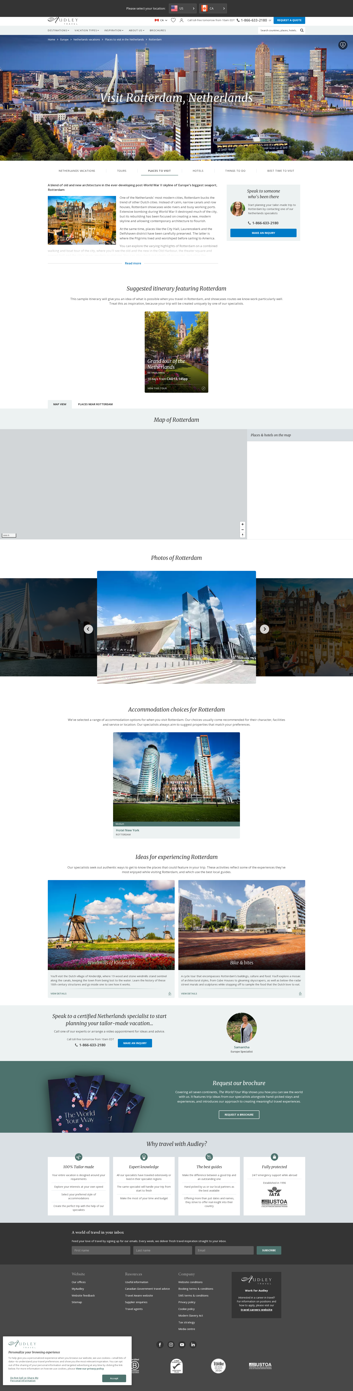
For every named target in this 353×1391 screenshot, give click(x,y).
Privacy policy (186, 1302)
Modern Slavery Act (190, 1315)
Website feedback (83, 1295)
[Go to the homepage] (63, 20)
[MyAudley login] (181, 20)
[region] (123, 484)
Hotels (198, 170)
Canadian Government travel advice (147, 1288)
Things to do (235, 170)
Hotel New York (127, 830)
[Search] (302, 30)
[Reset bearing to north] (242, 535)
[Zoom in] (242, 524)
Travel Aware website (139, 1295)
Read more (133, 263)
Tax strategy (186, 1322)
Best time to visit (280, 170)
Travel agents (134, 1309)
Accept (114, 1378)
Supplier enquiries (136, 1302)
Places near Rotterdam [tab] (95, 404)
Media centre (186, 1329)
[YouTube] (182, 1344)
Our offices (79, 1282)
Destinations (57, 30)
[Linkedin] (193, 1344)
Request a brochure (239, 1114)
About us (135, 30)
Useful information (136, 1282)
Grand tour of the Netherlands (166, 364)
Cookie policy (186, 1309)
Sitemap (77, 1302)
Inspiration (113, 30)
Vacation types (86, 30)
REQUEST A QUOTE (289, 20)
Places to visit (159, 170)
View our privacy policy (90, 1368)
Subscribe (269, 1250)
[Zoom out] (242, 529)
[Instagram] (171, 1344)
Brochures (158, 30)
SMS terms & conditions (193, 1295)
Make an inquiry (263, 233)
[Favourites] (173, 20)
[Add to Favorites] (342, 45)
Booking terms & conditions (195, 1288)
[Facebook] (160, 1344)
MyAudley (78, 1288)
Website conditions (190, 1282)
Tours (121, 170)
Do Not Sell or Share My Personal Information (24, 1379)
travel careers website (256, 1309)
